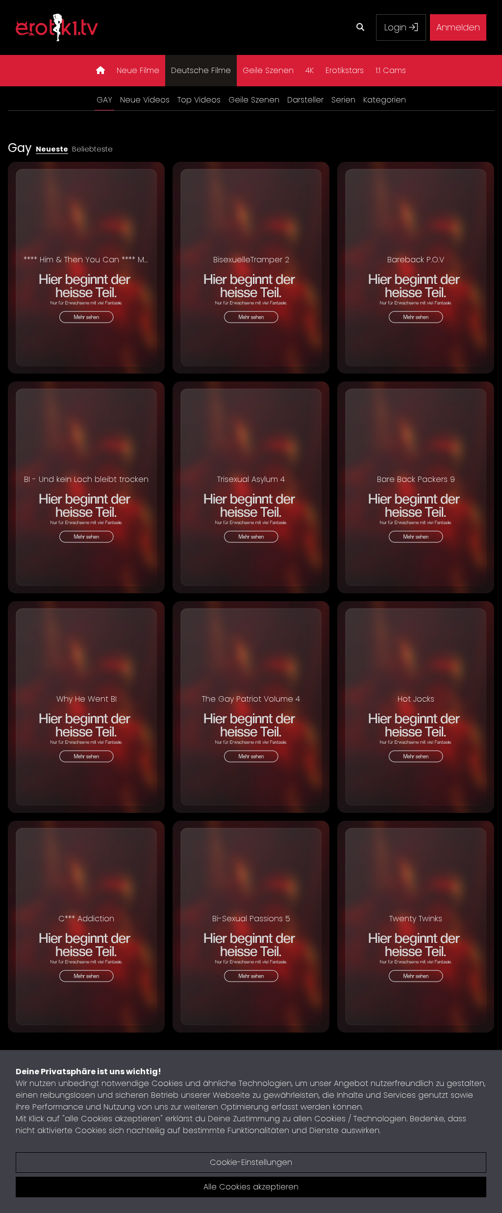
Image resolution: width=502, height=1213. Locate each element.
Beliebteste (92, 149)
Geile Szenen (268, 70)
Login (396, 27)
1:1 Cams (391, 70)
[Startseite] (100, 70)
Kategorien (384, 99)
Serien (343, 99)
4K (309, 70)
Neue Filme (138, 70)
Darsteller (305, 99)
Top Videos (199, 99)
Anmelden (458, 27)
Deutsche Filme (201, 70)
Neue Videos (145, 99)
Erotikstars (345, 70)
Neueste (52, 149)
